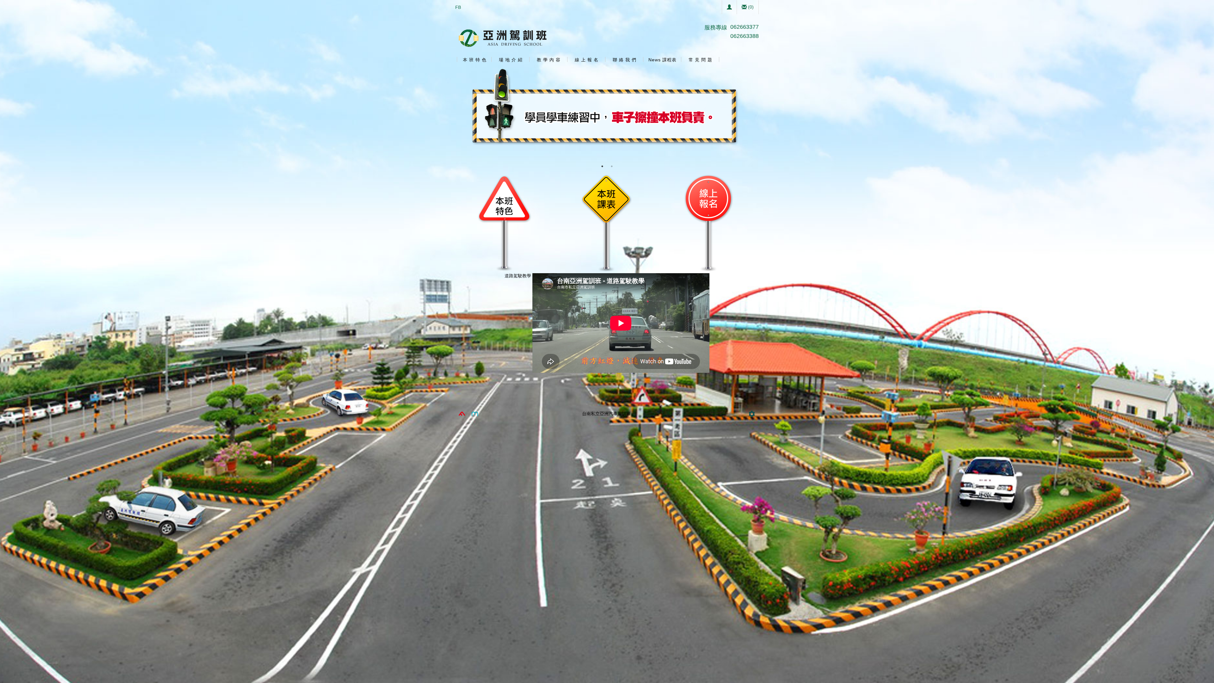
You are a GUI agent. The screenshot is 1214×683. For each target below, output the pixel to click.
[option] (607, 114)
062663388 (744, 36)
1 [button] (602, 166)
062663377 (744, 27)
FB (458, 7)
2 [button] (612, 166)
